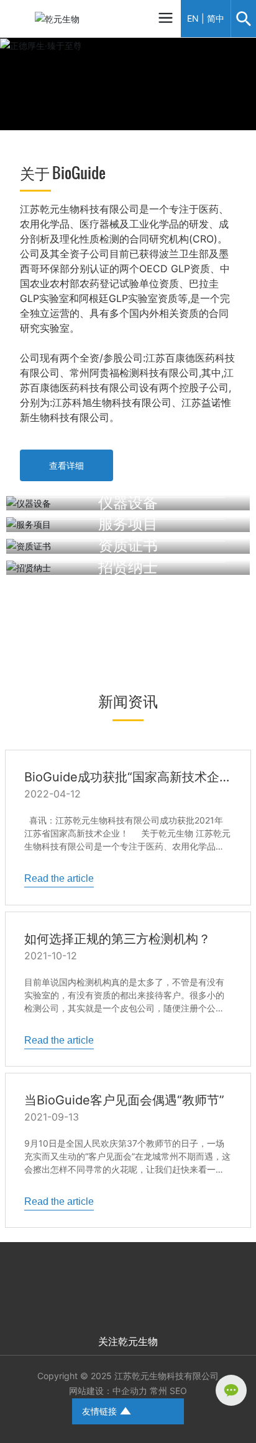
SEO (178, 1390)
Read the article (59, 878)
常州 (158, 1390)
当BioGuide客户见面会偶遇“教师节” (124, 1100)
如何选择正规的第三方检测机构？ (117, 938)
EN (193, 18)
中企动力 (129, 1390)
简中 (215, 18)
